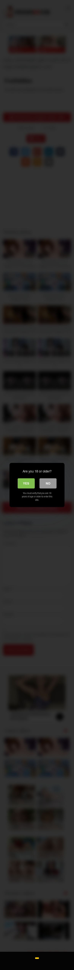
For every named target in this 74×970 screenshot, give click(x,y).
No (48, 483)
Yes (26, 483)
